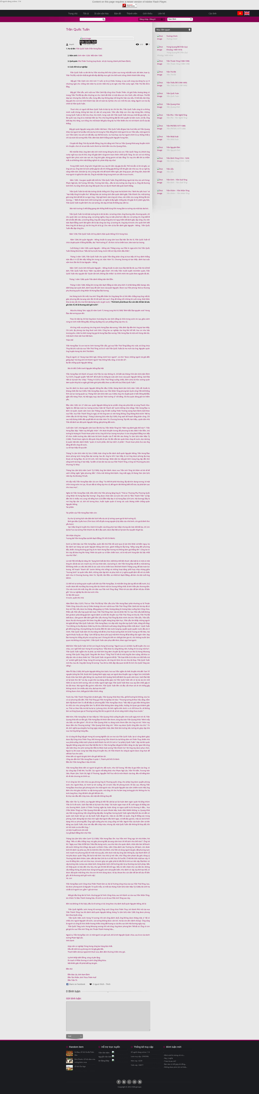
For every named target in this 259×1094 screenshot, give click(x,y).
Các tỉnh (212, 13)
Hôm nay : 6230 (136, 1061)
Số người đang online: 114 (140, 1052)
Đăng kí (152, 19)
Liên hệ (161, 13)
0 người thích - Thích (101, 984)
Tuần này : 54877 (137, 1065)
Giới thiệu (147, 13)
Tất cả (86, 13)
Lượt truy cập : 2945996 (140, 1056)
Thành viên (132, 13)
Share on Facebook (77, 984)
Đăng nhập (144, 19)
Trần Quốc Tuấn (78, 29)
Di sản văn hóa (101, 13)
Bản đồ (117, 13)
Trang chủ (72, 13)
